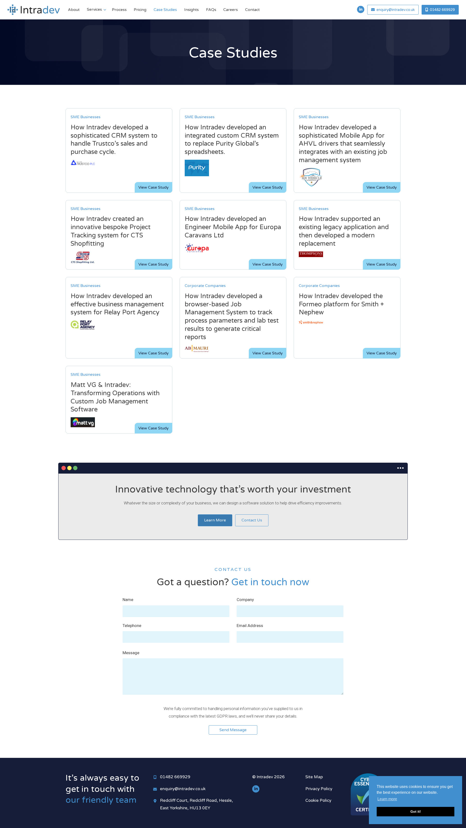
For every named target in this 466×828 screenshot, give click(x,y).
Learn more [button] (387, 799)
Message (131, 652)
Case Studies (165, 9)
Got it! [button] (415, 811)
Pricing (140, 9)
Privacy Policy (318, 788)
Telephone (132, 625)
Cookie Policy (318, 800)
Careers (230, 9)
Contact (252, 9)
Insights (191, 9)
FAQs (211, 9)
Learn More (215, 520)
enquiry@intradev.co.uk (183, 788)
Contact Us (251, 520)
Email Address (250, 625)
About (74, 9)
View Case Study (153, 187)
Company (245, 599)
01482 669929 (175, 776)
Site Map (314, 776)
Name (128, 599)
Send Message (233, 730)
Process (119, 9)
